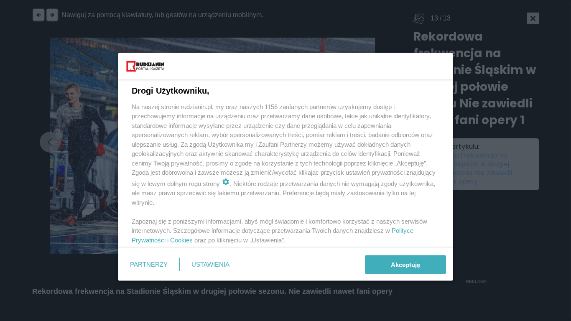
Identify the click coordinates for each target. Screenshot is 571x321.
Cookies (181, 239)
